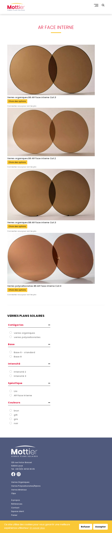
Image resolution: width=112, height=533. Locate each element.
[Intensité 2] (10, 371)
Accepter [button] (100, 526)
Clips (13, 493)
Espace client (17, 511)
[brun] (10, 410)
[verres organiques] (10, 332)
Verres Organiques (20, 482)
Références (16, 503)
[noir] (10, 423)
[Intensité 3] (10, 376)
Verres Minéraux (19, 489)
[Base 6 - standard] (10, 352)
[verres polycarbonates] (10, 337)
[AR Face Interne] (10, 395)
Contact (15, 507)
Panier (14, 515)
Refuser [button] (85, 526)
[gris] (10, 419)
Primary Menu (96, 5)
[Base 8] (10, 356)
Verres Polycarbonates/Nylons (26, 486)
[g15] (10, 414)
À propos (15, 500)
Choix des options (17, 101)
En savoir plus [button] (37, 528)
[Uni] (10, 391)
